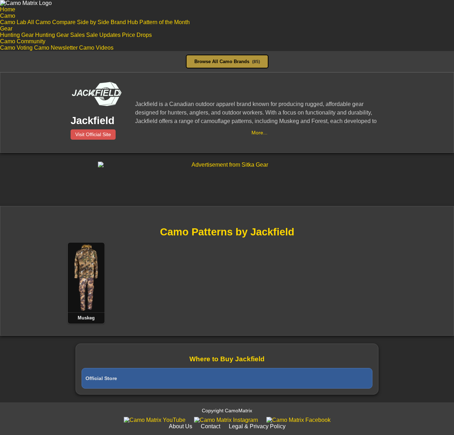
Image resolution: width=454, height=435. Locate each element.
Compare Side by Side (80, 22)
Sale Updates (103, 35)
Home (7, 9)
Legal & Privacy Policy (257, 426)
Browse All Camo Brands (227, 61)
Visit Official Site (93, 134)
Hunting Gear (17, 35)
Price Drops (137, 35)
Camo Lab (13, 22)
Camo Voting (16, 48)
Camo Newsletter (56, 48)
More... (259, 132)
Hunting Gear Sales (60, 35)
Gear (6, 29)
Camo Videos (96, 48)
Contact (210, 426)
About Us (180, 426)
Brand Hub (124, 22)
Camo (7, 16)
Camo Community (22, 41)
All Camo (39, 22)
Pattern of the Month (164, 22)
